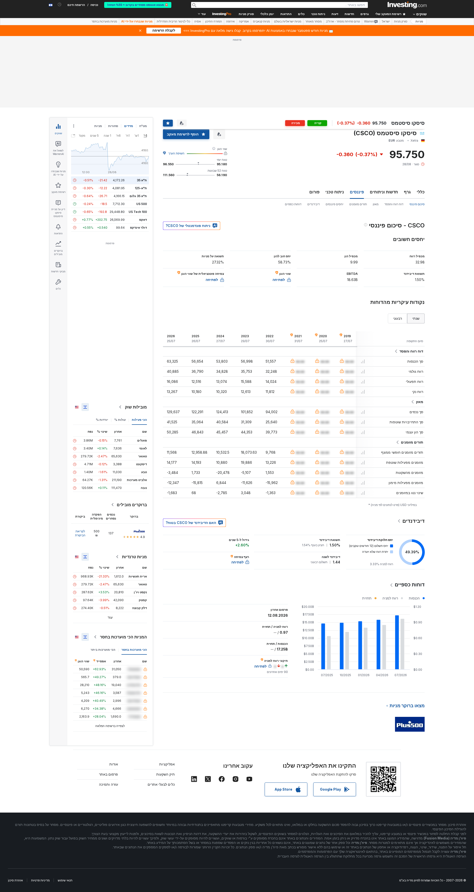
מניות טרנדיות (134, 556)
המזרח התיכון (213, 21)
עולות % (120, 420)
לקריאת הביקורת (80, 533)
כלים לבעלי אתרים (161, 784)
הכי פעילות (139, 420)
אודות (113, 764)
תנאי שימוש (65, 880)
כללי (421, 191)
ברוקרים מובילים (132, 504)
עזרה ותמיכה (108, 784)
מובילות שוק (136, 407)
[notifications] (59, 4)
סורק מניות (246, 14)
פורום (314, 191)
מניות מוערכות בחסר (104, 21)
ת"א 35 (142, 180)
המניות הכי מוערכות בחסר (123, 636)
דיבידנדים (313, 204)
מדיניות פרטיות (40, 880)
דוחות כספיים (293, 204)
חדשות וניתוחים (384, 191)
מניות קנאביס (261, 21)
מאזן (375, 204)
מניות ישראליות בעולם (287, 21)
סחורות (113, 126)
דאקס (143, 220)
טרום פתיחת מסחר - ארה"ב (343, 21)
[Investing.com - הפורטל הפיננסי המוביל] (407, 4)
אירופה (230, 21)
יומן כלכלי (267, 14)
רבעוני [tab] (397, 318)
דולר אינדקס (138, 227)
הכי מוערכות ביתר (103, 649)
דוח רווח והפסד (393, 204)
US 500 (141, 204)
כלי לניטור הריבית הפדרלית (173, 21)
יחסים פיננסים (334, 204)
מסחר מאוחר (313, 21)
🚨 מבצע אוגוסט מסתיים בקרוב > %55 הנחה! (137, 5)
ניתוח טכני (334, 191)
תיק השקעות (165, 774)
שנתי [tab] (415, 318)
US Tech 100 (138, 212)
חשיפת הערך (176, 153)
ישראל (386, 21)
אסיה (197, 21)
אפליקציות (167, 764)
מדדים (128, 126)
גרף (407, 191)
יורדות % (102, 420)
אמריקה (244, 21)
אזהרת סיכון (15, 880)
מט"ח (143, 126)
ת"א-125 (141, 188)
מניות (419, 21)
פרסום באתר (108, 774)
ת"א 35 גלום (138, 196)
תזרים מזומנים (358, 204)
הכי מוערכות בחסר (134, 649)
